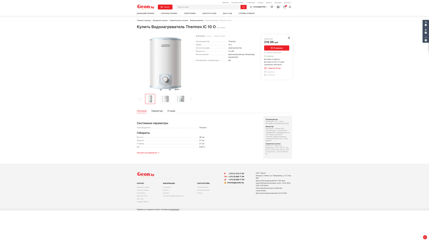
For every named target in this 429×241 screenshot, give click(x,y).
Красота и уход (209, 13)
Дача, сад (227, 13)
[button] (259, 7)
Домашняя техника (145, 13)
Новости (166, 190)
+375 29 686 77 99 (235, 180)
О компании (167, 187)
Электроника (190, 13)
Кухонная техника (169, 13)
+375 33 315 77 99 (235, 173)
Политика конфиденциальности (173, 196)
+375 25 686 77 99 (236, 177)
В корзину (278, 48)
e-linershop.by (174, 209)
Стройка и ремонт (247, 13)
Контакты (166, 193)
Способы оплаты (202, 187)
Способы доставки (203, 190)
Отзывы (199, 193)
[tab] (143, 111)
